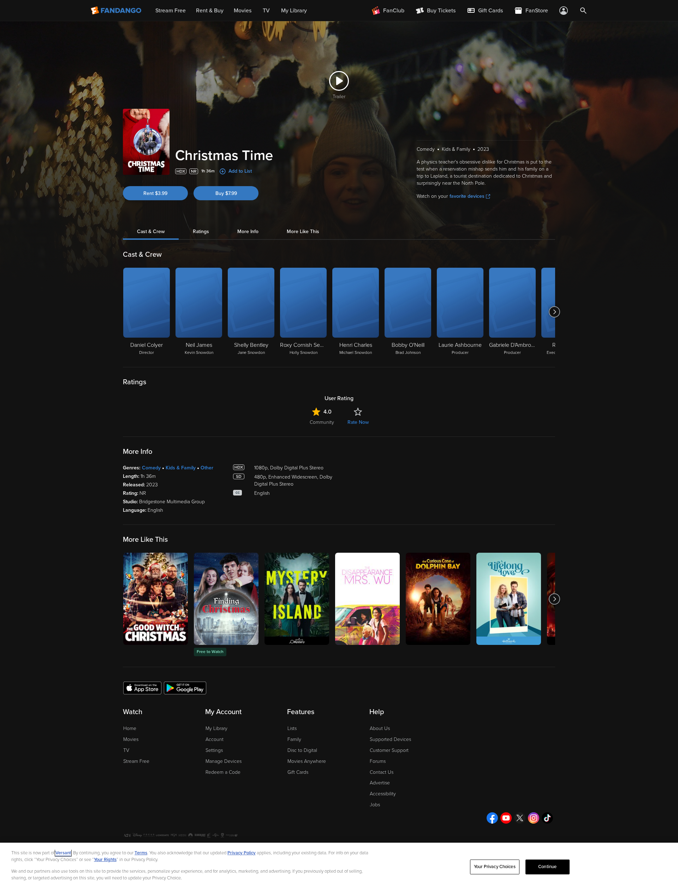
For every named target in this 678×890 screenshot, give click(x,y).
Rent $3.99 (155, 193)
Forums (378, 761)
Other (207, 468)
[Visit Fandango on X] (520, 818)
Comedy (151, 468)
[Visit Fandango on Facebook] (492, 818)
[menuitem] (484, 10)
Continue (547, 867)
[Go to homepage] (116, 10)
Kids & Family (181, 468)
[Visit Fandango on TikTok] (547, 818)
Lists (292, 728)
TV (126, 750)
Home (129, 728)
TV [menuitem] (266, 10)
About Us (380, 728)
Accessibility (383, 794)
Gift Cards (297, 772)
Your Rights (105, 859)
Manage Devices (224, 761)
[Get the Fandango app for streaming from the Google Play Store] (185, 687)
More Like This (303, 232)
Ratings (201, 232)
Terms (141, 853)
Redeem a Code (223, 772)
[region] (339, 866)
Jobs (375, 805)
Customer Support (389, 750)
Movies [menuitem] (242, 10)
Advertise (380, 783)
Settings (214, 750)
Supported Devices (390, 739)
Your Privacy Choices (495, 867)
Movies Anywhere (306, 761)
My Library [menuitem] (294, 10)
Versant (63, 853)
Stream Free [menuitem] (170, 10)
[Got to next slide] (554, 311)
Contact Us (381, 772)
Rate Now (358, 422)
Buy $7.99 (226, 193)
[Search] (583, 10)
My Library (216, 728)
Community (322, 422)
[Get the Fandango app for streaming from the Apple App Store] (142, 687)
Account (215, 739)
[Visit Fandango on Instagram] (534, 818)
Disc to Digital (302, 750)
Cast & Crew (151, 232)
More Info (247, 232)
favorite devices (467, 196)
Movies (130, 739)
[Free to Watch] (226, 598)
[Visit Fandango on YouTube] (506, 818)
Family (294, 739)
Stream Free (136, 761)
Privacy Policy (241, 853)
